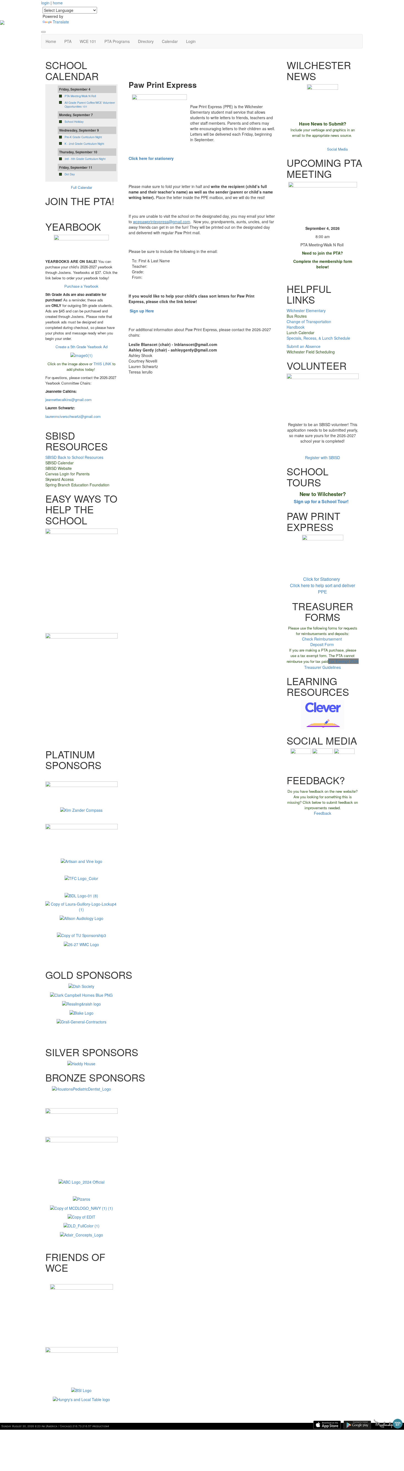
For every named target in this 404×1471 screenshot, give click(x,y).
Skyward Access (59, 479)
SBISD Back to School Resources (74, 457)
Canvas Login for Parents (67, 473)
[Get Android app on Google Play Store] (357, 1425)
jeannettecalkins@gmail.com (68, 399)
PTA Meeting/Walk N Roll (80, 96)
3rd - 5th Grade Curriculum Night (85, 159)
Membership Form (82, 212)
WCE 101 (88, 41)
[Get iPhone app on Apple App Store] (327, 1425)
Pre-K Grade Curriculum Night (83, 137)
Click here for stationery (151, 158)
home (58, 3)
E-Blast (305, 143)
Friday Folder (322, 143)
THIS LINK (102, 363)
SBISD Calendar (59, 462)
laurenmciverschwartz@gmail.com (73, 416)
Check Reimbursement (322, 639)
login (45, 3)
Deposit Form (322, 644)
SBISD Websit (57, 468)
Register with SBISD (322, 457)
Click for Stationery (322, 579)
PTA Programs (117, 41)
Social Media (337, 149)
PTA (67, 41)
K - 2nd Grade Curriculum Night (84, 144)
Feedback (322, 813)
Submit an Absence (303, 346)
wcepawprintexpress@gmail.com (161, 221)
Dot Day (70, 174)
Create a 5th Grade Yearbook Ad (81, 346)
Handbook (296, 327)
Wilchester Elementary (306, 310)
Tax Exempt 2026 (343, 661)
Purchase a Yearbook (81, 286)
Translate (61, 21)
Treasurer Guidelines (322, 667)
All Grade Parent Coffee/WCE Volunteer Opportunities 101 (90, 104)
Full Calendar (81, 187)
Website (319, 149)
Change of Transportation (309, 321)
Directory (146, 41)
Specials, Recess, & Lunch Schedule (318, 338)
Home (51, 41)
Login (191, 41)
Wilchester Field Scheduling (311, 352)
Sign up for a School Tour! (321, 501)
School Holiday (74, 122)
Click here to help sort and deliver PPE (322, 588)
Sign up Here (142, 311)
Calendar (170, 41)
